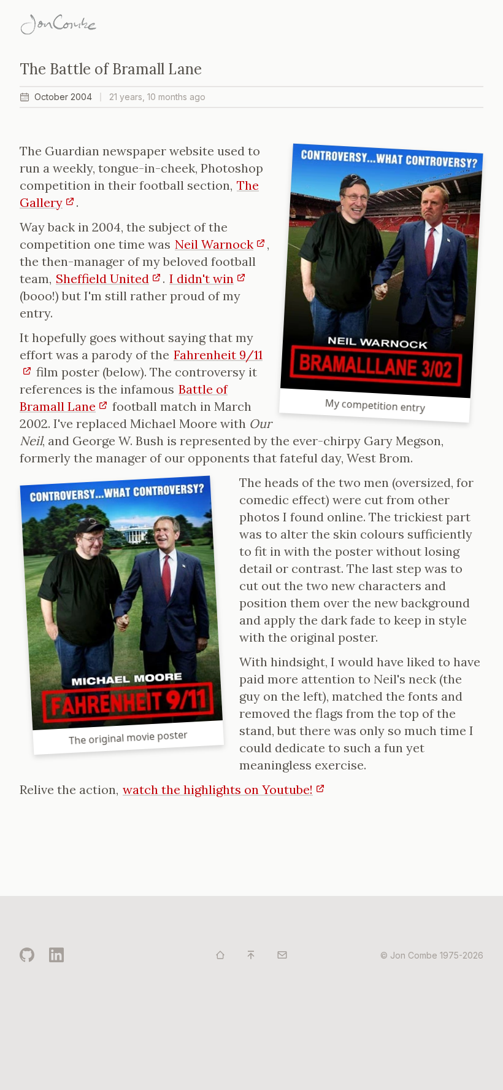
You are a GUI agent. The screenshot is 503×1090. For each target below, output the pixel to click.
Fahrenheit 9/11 (218, 354)
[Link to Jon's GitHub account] (27, 955)
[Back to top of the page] (250, 955)
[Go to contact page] (282, 955)
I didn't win (201, 278)
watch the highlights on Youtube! (218, 789)
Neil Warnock (214, 244)
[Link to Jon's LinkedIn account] (56, 955)
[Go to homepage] (220, 954)
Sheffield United (102, 278)
